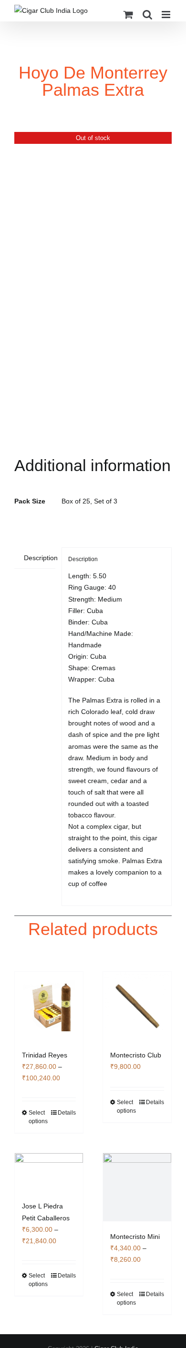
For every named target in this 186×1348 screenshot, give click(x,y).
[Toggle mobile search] (147, 15)
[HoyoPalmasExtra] (93, 289)
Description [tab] (39, 558)
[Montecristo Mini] (137, 1187)
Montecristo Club (135, 1055)
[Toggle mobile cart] (128, 15)
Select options (38, 1117)
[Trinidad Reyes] (49, 1006)
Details (67, 1112)
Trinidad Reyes (44, 1055)
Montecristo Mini (135, 1236)
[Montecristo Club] (137, 1006)
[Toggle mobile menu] (167, 15)
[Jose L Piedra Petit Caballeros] (49, 1172)
